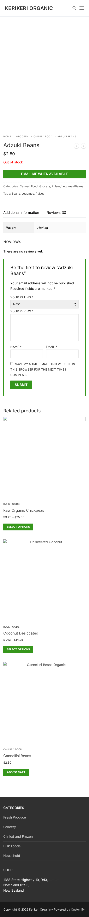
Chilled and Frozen (18, 836)
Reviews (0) (56, 212)
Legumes (28, 193)
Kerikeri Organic (29, 8)
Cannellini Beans (17, 756)
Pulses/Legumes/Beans (67, 186)
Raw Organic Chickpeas (23, 510)
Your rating (22, 297)
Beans (16, 193)
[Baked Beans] (83, 146)
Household (11, 856)
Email (52, 346)
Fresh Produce (14, 817)
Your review (22, 311)
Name (16, 346)
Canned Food (43, 136)
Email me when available (44, 174)
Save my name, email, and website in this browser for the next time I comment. (42, 369)
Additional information (21, 212)
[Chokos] (76, 146)
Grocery (22, 136)
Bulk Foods (11, 504)
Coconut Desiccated (20, 633)
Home (7, 136)
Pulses (40, 193)
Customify (78, 909)
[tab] (21, 213)
